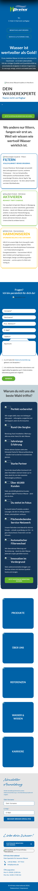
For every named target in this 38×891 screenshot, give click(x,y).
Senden (8, 378)
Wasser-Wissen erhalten (19, 819)
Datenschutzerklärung (22, 360)
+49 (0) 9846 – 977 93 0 (15, 862)
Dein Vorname (9, 799)
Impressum (24, 888)
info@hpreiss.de (13, 864)
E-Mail (6, 809)
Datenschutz (14, 888)
